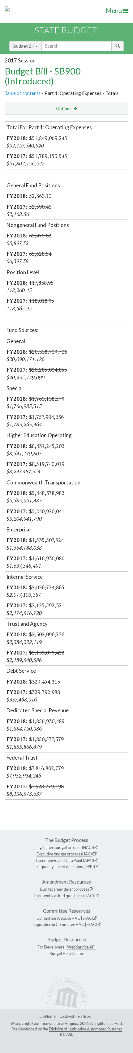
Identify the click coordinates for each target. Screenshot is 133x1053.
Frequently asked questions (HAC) (64, 895)
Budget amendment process (64, 889)
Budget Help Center (66, 953)
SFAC (87, 918)
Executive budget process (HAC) (64, 853)
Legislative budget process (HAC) (64, 847)
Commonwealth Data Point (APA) (64, 860)
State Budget (66, 30)
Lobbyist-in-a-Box (75, 1016)
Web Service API (81, 946)
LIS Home (48, 1016)
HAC (76, 918)
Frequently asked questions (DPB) (64, 866)
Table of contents (23, 93)
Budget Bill (24, 46)
